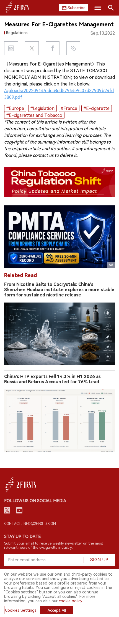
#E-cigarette (97, 108)
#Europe (15, 108)
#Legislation (42, 108)
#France (69, 108)
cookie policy (70, 601)
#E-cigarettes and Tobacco (34, 115)
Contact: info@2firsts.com (30, 524)
